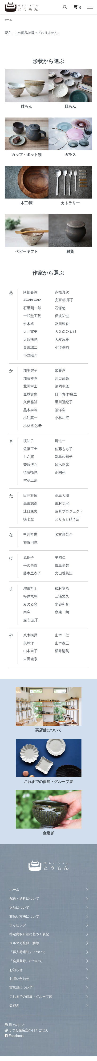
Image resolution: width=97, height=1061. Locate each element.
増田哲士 (30, 588)
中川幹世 (30, 534)
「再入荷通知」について (27, 951)
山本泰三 (62, 642)
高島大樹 (62, 495)
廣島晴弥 (62, 565)
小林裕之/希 (32, 425)
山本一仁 (62, 634)
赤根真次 (62, 291)
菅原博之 (30, 464)
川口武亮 (62, 378)
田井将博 (30, 495)
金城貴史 (30, 393)
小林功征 (62, 417)
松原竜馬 (30, 596)
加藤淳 (60, 370)
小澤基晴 (62, 347)
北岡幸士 (30, 385)
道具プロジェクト (69, 510)
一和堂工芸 (32, 315)
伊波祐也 (62, 315)
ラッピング (17, 925)
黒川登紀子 (64, 401)
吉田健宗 (30, 658)
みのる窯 (30, 604)
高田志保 (30, 503)
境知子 (28, 440)
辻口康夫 (30, 510)
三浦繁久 (62, 596)
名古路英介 (64, 534)
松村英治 (62, 588)
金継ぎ (14, 1005)
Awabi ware (32, 299)
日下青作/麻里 (66, 393)
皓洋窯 (60, 409)
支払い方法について (24, 916)
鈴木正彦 (62, 464)
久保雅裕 (30, 401)
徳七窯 (28, 518)
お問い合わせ (19, 978)
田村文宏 (62, 503)
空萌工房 (30, 480)
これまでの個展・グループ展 (30, 996)
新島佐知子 (64, 456)
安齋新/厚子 (64, 299)
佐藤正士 (30, 448)
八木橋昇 (30, 634)
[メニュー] (90, 7)
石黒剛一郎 (32, 307)
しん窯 (28, 456)
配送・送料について (24, 898)
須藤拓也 (30, 472)
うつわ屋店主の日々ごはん (28, 1030)
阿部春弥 (30, 291)
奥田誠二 (30, 347)
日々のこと (17, 1024)
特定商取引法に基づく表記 (29, 933)
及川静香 (62, 323)
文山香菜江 (64, 572)
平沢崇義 (30, 565)
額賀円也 (30, 542)
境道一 (60, 440)
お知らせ (16, 969)
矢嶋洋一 (30, 642)
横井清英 (62, 650)
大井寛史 (30, 331)
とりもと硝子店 (67, 518)
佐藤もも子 (64, 448)
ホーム (8, 19)
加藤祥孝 (30, 378)
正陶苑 (60, 472)
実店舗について (20, 987)
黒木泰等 (30, 409)
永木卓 (28, 323)
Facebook (16, 1035)
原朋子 (28, 557)
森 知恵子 (30, 619)
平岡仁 (60, 557)
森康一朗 (62, 611)
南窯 (26, 611)
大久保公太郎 (65, 331)
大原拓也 (30, 339)
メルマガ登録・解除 (24, 942)
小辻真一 (30, 417)
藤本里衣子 (32, 572)
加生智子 (30, 370)
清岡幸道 (62, 385)
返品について (19, 907)
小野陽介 (30, 355)
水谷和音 (62, 604)
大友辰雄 (62, 339)
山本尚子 (30, 650)
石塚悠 (60, 307)
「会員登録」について (25, 960)
